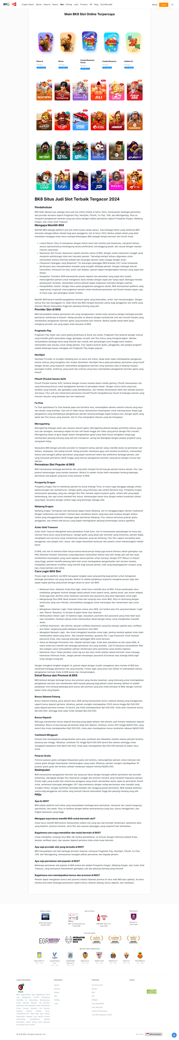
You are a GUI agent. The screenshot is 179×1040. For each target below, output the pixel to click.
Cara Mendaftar (98, 1003)
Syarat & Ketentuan (99, 1011)
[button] (173, 4)
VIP (91, 4)
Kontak (94, 989)
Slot (62, 4)
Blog (96, 4)
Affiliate (95, 1000)
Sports (39, 4)
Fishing (69, 4)
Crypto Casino (28, 4)
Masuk (154, 5)
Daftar (163, 5)
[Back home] (9, 5)
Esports (47, 4)
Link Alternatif (106, 4)
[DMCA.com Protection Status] (151, 993)
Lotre (76, 4)
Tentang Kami (97, 985)
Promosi (84, 4)
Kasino (55, 4)
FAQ (93, 992)
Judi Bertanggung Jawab (102, 1015)
